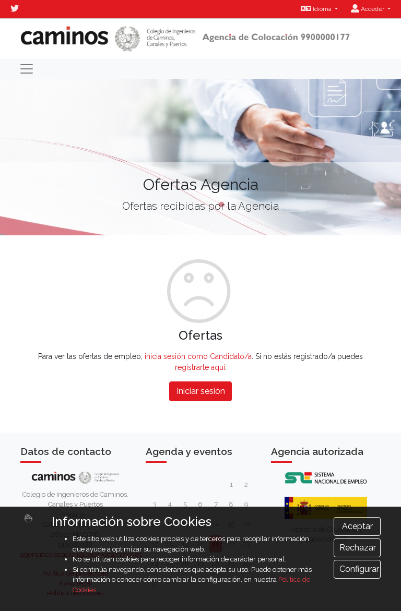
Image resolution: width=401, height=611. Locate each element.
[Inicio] (185, 39)
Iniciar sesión (200, 391)
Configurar (359, 569)
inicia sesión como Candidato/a (198, 356)
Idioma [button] (322, 9)
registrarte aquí (200, 367)
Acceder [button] (372, 9)
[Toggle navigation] (27, 69)
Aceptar (357, 526)
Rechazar (357, 548)
